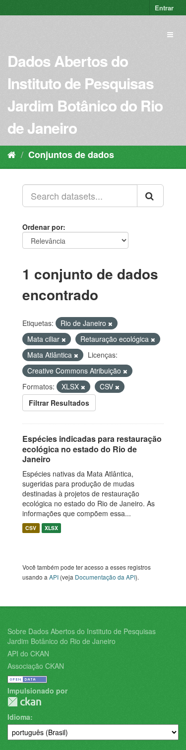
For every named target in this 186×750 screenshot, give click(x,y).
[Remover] (110, 323)
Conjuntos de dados (71, 154)
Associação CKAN (35, 666)
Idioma (18, 717)
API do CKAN (28, 653)
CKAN (24, 701)
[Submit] (150, 195)
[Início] (11, 154)
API (54, 577)
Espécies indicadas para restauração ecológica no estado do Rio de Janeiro (92, 449)
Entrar (164, 7)
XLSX (51, 528)
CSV (30, 528)
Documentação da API (105, 577)
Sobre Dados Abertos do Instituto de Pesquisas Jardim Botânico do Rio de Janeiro (81, 636)
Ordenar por (42, 227)
